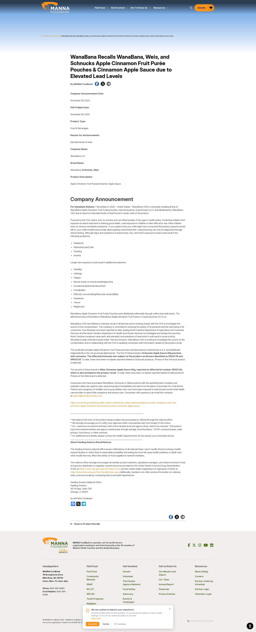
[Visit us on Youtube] (206, 545)
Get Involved (117, 7)
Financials (164, 589)
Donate (201, 7)
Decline (106, 624)
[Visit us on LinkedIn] (211, 545)
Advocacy (128, 594)
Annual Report (166, 584)
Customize (121, 624)
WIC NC (91, 594)
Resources (159, 7)
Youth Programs (95, 598)
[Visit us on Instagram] (199, 545)
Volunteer (128, 576)
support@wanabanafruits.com (87, 395)
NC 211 (90, 589)
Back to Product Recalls (87, 524)
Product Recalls (54, 36)
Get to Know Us (139, 7)
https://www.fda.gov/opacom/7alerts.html (99, 469)
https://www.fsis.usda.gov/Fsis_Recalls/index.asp (94, 472)
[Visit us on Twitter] (194, 545)
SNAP (90, 584)
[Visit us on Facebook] (189, 545)
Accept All (92, 624)
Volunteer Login (203, 594)
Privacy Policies (167, 594)
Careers (199, 576)
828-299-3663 (57, 588)
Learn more (96, 618)
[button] (191, 7)
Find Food (100, 7)
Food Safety (129, 589)
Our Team (164, 579)
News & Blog (201, 571)
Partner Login (202, 589)
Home (43, 36)
